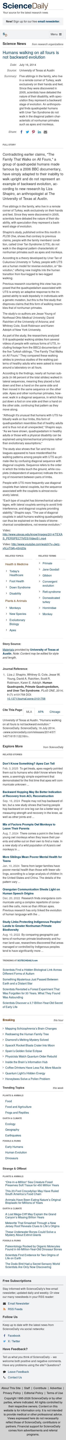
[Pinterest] (33, 132)
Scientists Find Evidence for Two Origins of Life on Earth (32, 1256)
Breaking (9, 1020)
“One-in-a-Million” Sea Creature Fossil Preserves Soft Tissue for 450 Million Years (32, 1183)
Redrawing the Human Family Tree (27, 1034)
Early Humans (14, 1147)
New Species (18, 614)
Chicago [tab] (55, 712)
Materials (8, 650)
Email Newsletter (18, 1303)
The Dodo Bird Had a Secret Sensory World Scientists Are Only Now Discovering (32, 1265)
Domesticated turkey (51, 600)
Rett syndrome (52, 592)
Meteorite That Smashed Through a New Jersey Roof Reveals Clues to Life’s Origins (32, 1224)
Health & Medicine (16, 564)
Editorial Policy (33, 1393)
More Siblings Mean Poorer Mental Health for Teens (32, 859)
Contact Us (15, 1377)
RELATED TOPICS (14, 555)
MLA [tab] (29, 712)
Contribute (39, 1388)
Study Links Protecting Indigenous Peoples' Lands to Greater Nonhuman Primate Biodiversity (32, 926)
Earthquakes (13, 1135)
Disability (15, 593)
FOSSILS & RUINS (12, 1140)
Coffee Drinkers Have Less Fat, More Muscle (33, 1068)
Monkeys (15, 608)
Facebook (14, 1335)
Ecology (10, 1124)
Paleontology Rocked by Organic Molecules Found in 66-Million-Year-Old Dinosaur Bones (33, 1247)
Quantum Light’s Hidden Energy (25, 1073)
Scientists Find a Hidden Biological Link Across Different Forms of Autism (32, 972)
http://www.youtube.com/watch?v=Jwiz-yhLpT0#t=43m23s (31, 546)
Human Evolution (16, 1152)
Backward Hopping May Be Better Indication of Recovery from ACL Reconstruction (32, 794)
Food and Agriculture (18, 1107)
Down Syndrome (20, 587)
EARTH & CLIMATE (12, 1118)
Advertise (56, 1388)
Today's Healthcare (16, 573)
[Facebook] (21, 132)
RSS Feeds (15, 1309)
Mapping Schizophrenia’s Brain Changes (31, 1028)
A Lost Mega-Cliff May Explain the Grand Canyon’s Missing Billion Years (30, 1215)
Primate (47, 563)
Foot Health (17, 581)
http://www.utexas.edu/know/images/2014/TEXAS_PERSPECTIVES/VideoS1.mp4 (32, 536)
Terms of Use (55, 1393)
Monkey (47, 614)
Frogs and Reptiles (17, 1112)
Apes (13, 630)
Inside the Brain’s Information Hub (26, 1062)
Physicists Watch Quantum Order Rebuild (31, 1056)
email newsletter (48, 21)
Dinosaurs (11, 1158)
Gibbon (47, 575)
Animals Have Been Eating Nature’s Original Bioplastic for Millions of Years (33, 1201)
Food (8, 1101)
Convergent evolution (50, 583)
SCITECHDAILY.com (27, 960)
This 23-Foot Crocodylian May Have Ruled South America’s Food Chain (32, 1192)
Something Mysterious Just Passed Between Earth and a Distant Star (30, 981)
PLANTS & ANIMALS (13, 1095)
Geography (12, 1129)
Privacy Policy (12, 1393)
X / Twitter (14, 1341)
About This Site (11, 1388)
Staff (27, 1388)
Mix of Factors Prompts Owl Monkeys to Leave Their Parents (29, 826)
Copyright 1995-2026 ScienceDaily (26, 1398)
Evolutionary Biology (17, 622)
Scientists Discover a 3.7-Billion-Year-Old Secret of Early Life (33, 1005)
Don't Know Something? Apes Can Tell (29, 763)
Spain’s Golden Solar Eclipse (23, 1051)
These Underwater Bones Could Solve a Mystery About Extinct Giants (30, 1233)
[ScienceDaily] (25, 6)
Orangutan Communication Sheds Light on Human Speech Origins (31, 891)
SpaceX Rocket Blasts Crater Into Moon (30, 1045)
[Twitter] (27, 132)
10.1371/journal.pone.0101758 (26, 698)
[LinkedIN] (39, 132)
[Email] (45, 132)
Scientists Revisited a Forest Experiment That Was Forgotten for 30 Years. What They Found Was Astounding (31, 993)
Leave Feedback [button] (18, 1372)
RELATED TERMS (47, 555)
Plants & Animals (16, 601)
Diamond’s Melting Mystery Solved (27, 1040)
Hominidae (49, 608)
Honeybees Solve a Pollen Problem (27, 1079)
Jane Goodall (51, 569)
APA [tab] (41, 712)
